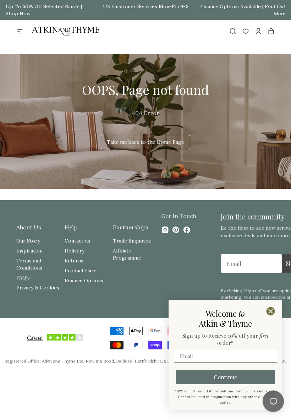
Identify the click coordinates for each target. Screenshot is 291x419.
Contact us (77, 241)
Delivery (74, 250)
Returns (74, 260)
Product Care (81, 270)
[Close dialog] (270, 311)
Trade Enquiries (132, 241)
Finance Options (84, 280)
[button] (19, 31)
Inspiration (29, 250)
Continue (225, 377)
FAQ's (23, 277)
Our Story (28, 241)
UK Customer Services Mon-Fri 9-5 (145, 6)
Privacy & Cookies (37, 287)
